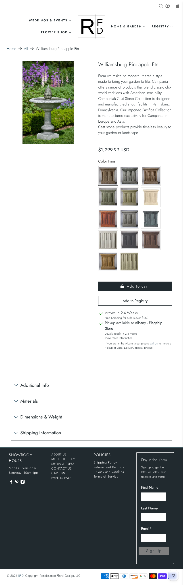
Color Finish (108, 161)
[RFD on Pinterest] (17, 483)
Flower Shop (54, 32)
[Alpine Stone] (129, 176)
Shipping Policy (105, 462)
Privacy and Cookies (109, 472)
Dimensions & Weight (41, 417)
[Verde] (129, 261)
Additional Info (34, 385)
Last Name (149, 508)
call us (154, 343)
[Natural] (108, 240)
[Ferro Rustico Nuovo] (108, 219)
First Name (149, 487)
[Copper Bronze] (108, 197)
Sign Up (154, 550)
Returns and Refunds (109, 467)
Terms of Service (106, 476)
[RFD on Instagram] (22, 483)
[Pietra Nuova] (151, 240)
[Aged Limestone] (108, 176)
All (26, 49)
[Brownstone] (151, 176)
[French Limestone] (151, 197)
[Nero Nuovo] (129, 240)
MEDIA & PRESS (63, 463)
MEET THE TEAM (63, 459)
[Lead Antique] (151, 219)
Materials (29, 401)
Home (11, 49)
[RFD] (92, 26)
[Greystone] (129, 219)
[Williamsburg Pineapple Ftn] (48, 102)
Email (146, 528)
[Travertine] (108, 261)
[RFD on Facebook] (11, 483)
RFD (20, 575)
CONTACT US (61, 468)
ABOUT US (59, 454)
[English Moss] (129, 197)
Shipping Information (40, 432)
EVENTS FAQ (61, 478)
